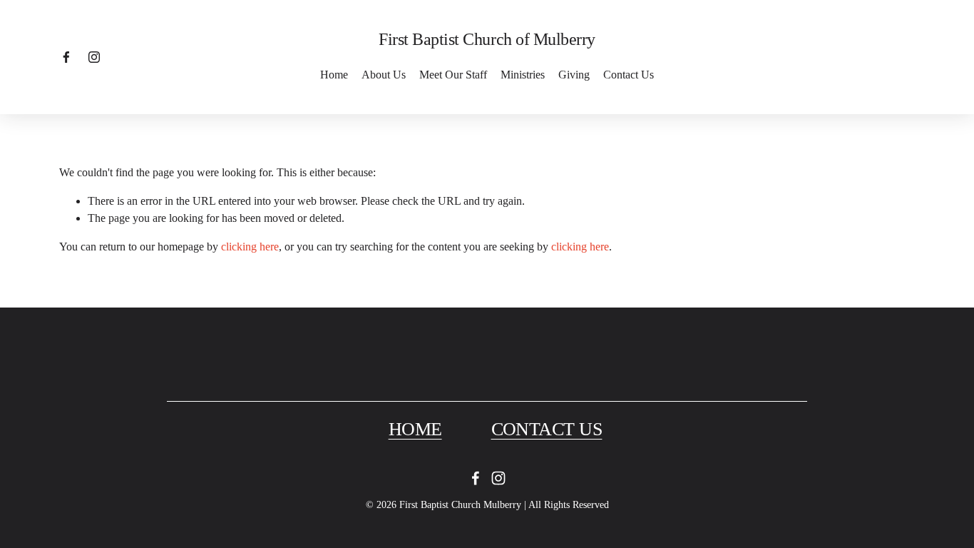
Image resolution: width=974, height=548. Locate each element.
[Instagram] (94, 57)
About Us (384, 74)
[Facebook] (66, 57)
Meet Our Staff (453, 74)
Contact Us (628, 74)
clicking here (250, 246)
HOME (415, 429)
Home (334, 74)
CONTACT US (547, 429)
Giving (574, 74)
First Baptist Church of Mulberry (487, 39)
